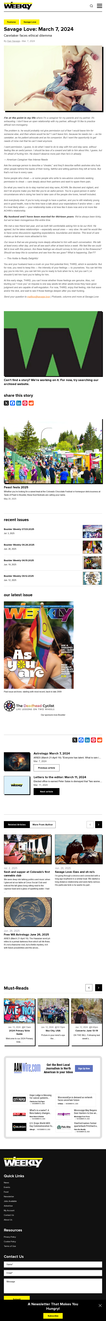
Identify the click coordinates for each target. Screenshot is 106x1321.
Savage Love (30, 22)
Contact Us (9, 1215)
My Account (9, 1210)
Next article (46, 791)
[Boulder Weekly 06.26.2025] (92, 547)
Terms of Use (10, 1246)
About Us (8, 1219)
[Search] (91, 6)
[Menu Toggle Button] (99, 6)
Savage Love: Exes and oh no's (75, 872)
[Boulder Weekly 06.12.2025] (92, 578)
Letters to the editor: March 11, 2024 (60, 777)
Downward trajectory (86, 1030)
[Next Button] (98, 987)
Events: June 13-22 (53, 1030)
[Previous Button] (88, 987)
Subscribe (53, 1315)
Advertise (8, 1206)
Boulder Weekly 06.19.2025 (19, 560)
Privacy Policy (10, 1237)
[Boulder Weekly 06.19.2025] (92, 562)
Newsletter (9, 1196)
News (6, 1182)
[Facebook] (12, 403)
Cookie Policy (10, 1241)
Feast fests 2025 (16, 487)
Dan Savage (13, 41)
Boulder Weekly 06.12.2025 (19, 576)
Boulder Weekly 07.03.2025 (19, 529)
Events (7, 1187)
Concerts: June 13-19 (19, 1030)
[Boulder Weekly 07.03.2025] (92, 531)
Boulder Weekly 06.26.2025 (19, 544)
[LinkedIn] (18, 403)
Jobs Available (10, 1201)
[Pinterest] (24, 403)
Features (11, 22)
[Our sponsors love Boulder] (30, 706)
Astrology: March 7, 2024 (52, 753)
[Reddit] (31, 403)
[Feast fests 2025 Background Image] (53, 450)
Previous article (46, 767)
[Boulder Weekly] (18, 6)
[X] (6, 403)
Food (6, 1192)
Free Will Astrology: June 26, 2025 (26, 934)
